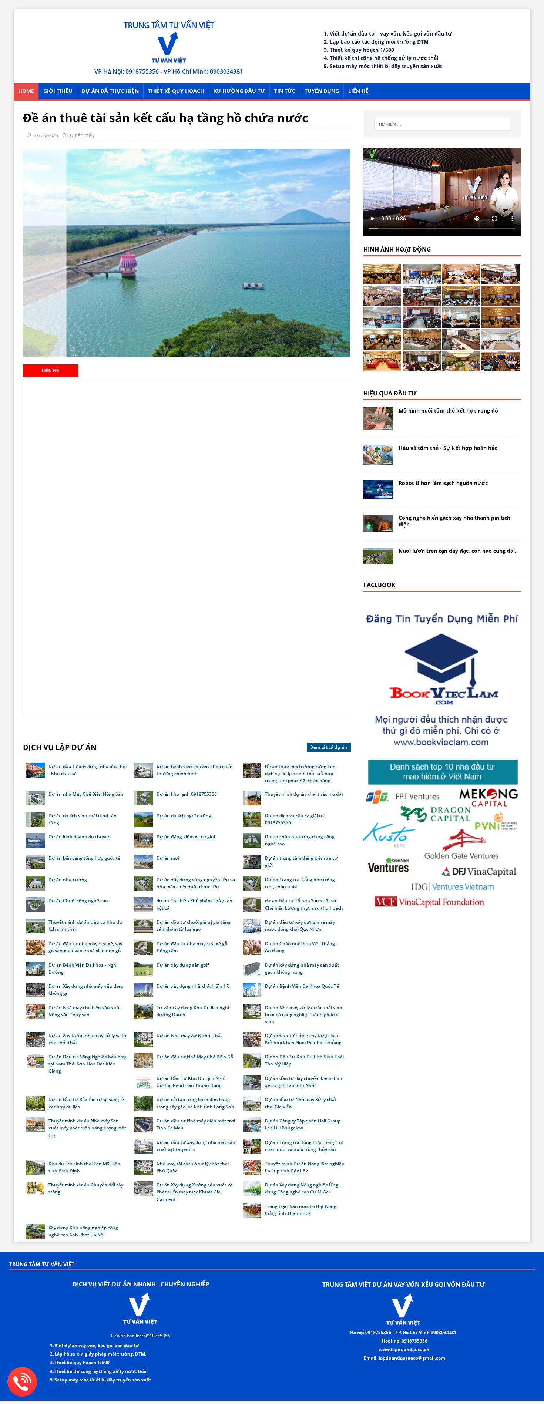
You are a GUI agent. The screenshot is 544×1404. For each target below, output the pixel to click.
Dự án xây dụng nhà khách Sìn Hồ (193, 986)
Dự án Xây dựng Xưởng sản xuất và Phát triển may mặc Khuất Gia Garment (194, 1192)
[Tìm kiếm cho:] (442, 124)
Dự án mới (168, 858)
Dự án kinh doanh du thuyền (79, 837)
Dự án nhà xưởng (67, 879)
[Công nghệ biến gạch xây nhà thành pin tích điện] (378, 528)
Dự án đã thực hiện (110, 90)
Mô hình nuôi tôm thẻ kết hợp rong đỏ (448, 410)
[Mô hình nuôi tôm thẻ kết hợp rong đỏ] (378, 425)
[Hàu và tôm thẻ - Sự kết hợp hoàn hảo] (378, 460)
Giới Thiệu (58, 90)
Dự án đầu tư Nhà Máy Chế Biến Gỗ (195, 1057)
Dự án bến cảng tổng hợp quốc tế (84, 858)
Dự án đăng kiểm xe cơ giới (186, 837)
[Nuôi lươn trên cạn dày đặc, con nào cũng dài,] (378, 559)
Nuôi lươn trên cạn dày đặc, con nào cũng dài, (457, 550)
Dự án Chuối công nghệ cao (78, 901)
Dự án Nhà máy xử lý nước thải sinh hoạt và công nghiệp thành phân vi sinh (303, 1014)
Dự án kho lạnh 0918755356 (187, 794)
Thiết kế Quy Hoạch (176, 90)
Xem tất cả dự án (329, 747)
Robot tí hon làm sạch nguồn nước (443, 482)
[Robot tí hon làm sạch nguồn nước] (378, 495)
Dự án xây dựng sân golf (183, 965)
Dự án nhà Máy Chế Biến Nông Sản (86, 794)
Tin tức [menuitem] (284, 90)
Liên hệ (358, 90)
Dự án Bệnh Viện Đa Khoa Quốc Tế (302, 986)
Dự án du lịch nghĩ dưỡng (184, 815)
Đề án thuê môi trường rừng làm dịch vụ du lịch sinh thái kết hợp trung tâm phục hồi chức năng (300, 773)
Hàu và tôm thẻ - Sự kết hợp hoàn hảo (448, 447)
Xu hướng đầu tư (239, 90)
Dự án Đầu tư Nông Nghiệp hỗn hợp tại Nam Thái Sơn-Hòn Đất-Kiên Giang (87, 1064)
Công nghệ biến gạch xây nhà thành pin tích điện (454, 521)
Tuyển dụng (322, 90)
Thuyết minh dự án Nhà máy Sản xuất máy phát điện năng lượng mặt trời (87, 1128)
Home (26, 90)
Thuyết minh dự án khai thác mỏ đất (304, 794)
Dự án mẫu (82, 135)
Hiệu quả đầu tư (390, 393)
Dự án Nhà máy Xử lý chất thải (189, 1035)
